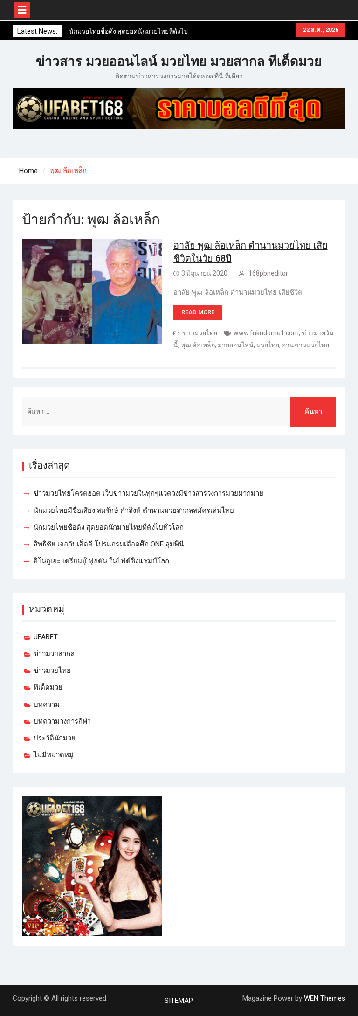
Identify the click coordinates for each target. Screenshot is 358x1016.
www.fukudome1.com (266, 333)
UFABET (46, 637)
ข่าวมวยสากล (54, 654)
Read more (197, 312)
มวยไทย (267, 345)
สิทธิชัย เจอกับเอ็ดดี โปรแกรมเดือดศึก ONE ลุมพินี (109, 544)
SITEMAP (179, 1000)
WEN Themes (324, 998)
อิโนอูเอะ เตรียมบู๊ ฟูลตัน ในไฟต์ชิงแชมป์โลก (101, 561)
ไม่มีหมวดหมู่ (54, 755)
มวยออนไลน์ (236, 345)
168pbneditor (268, 273)
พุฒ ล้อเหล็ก (198, 345)
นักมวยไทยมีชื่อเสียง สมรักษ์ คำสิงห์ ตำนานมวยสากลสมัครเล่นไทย (134, 510)
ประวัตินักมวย (55, 738)
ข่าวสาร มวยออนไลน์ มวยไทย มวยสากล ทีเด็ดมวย (179, 61)
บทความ (47, 704)
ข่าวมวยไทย (199, 333)
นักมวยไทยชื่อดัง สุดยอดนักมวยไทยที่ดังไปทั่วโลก (109, 527)
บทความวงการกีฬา (62, 721)
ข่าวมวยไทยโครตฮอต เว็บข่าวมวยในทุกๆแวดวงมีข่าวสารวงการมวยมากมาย (148, 493)
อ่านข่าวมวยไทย (305, 345)
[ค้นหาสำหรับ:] (179, 411)
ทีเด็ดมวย (48, 687)
